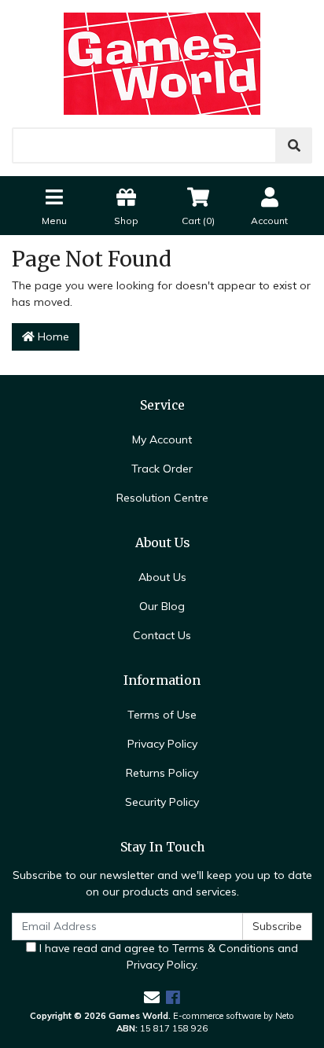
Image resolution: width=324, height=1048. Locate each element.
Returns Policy (162, 773)
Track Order (162, 468)
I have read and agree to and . (167, 956)
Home (52, 336)
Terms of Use (162, 715)
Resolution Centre (162, 498)
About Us (162, 577)
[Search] (294, 145)
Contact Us (162, 635)
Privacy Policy (162, 744)
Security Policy (162, 802)
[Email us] (152, 997)
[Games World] (162, 63)
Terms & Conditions (223, 948)
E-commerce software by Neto (233, 1015)
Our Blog (162, 606)
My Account (162, 439)
